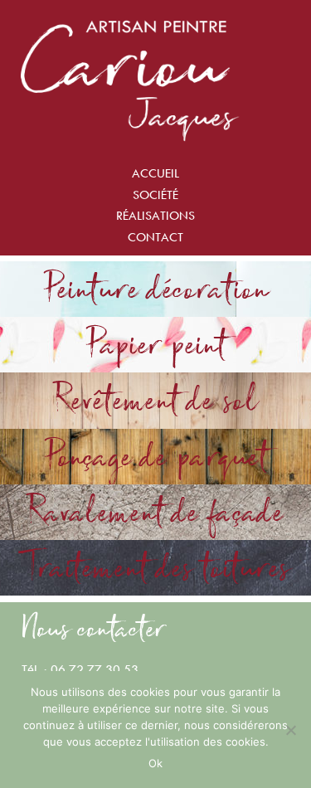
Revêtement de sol (155, 400)
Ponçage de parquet (156, 456)
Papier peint (156, 344)
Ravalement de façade (155, 512)
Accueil (155, 173)
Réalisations (155, 215)
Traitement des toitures (156, 567)
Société (155, 194)
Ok (155, 763)
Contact (155, 237)
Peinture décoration (156, 289)
